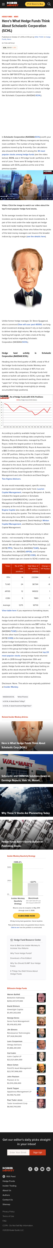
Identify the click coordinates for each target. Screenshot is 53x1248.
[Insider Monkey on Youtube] (43, 1169)
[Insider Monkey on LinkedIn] (48, 1169)
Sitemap (6, 1204)
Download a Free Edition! (21, 958)
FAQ (4, 1220)
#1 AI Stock (35, 3)
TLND (35, 548)
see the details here (36, 236)
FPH (10, 548)
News (16, 16)
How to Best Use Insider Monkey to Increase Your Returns (25, 947)
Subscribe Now (26, 915)
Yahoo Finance (22, 697)
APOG (29, 551)
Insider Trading (9, 1185)
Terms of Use (8, 1216)
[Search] (49, 4)
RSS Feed (10, 1176)
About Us (7, 1190)
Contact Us (8, 1199)
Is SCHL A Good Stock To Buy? (14, 701)
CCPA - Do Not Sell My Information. (18, 1225)
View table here (9, 610)
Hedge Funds (7, 16)
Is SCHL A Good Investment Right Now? (17, 706)
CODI (32, 555)
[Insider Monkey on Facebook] (31, 1169)
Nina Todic (39, 37)
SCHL (38, 95)
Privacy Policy (9, 1211)
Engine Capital (8, 509)
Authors (6, 1195)
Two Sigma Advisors (11, 478)
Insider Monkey (11, 686)
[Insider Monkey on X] (37, 1169)
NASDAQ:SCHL (8, 697)
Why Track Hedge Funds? (21, 953)
